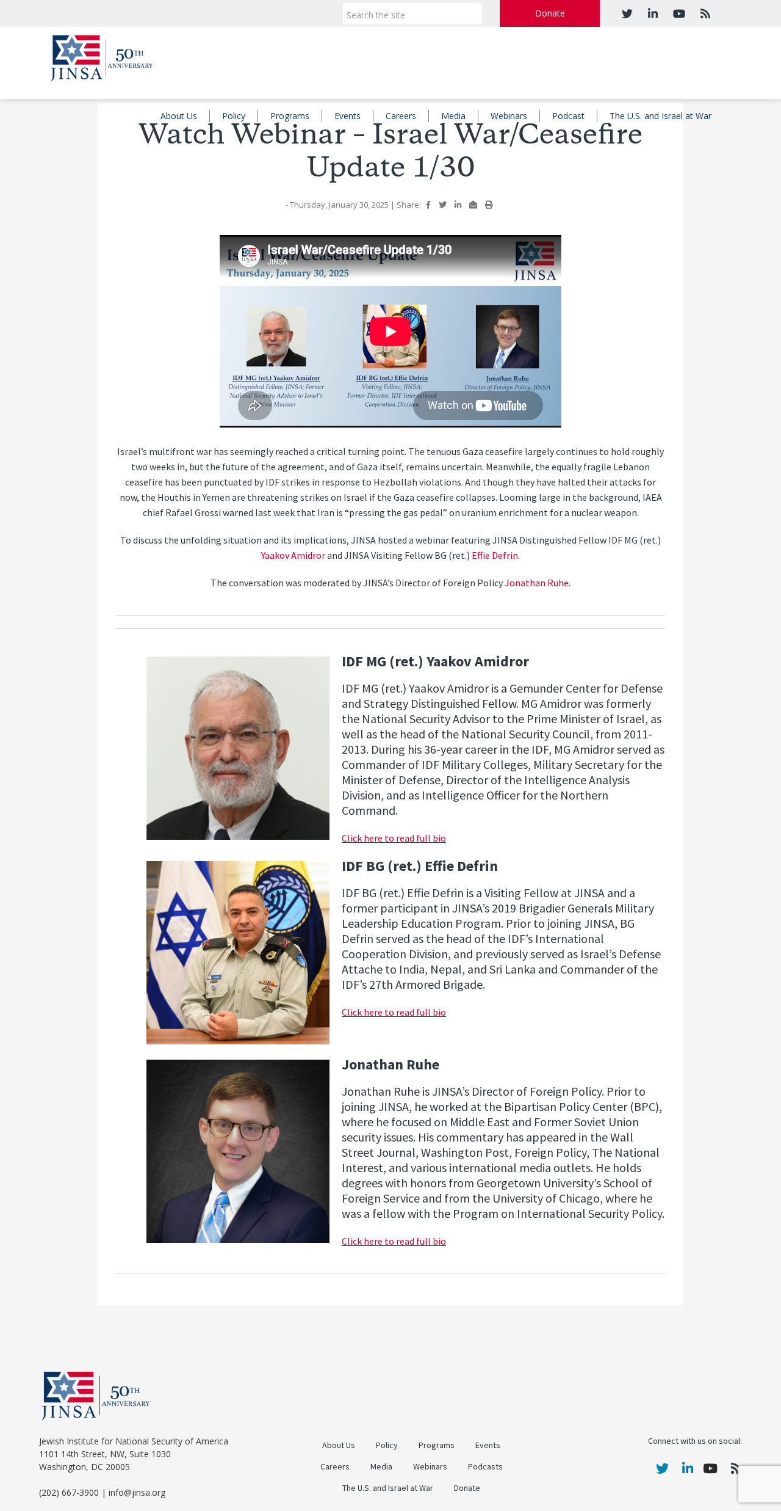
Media (453, 116)
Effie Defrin (495, 555)
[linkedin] (651, 13)
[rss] (703, 13)
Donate (550, 13)
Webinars (509, 116)
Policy (233, 116)
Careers (401, 116)
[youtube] (677, 13)
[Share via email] (473, 204)
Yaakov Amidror (293, 555)
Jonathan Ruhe (537, 583)
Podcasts (485, 1467)
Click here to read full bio (394, 838)
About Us (178, 116)
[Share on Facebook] (428, 204)
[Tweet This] (443, 204)
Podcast (568, 116)
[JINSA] (101, 56)
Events (347, 116)
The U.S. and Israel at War (660, 116)
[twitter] (627, 13)
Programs (289, 116)
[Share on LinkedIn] (458, 204)
